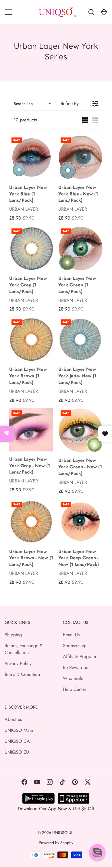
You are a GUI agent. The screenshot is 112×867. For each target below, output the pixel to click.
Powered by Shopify (56, 842)
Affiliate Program (79, 656)
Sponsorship (74, 645)
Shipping (13, 634)
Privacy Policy (18, 663)
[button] (97, 852)
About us (13, 719)
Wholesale (73, 678)
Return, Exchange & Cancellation (24, 649)
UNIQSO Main (19, 730)
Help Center (74, 689)
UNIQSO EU (17, 752)
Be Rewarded (75, 667)
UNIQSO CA (17, 741)
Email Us (71, 634)
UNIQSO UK (63, 832)
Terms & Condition (22, 674)
